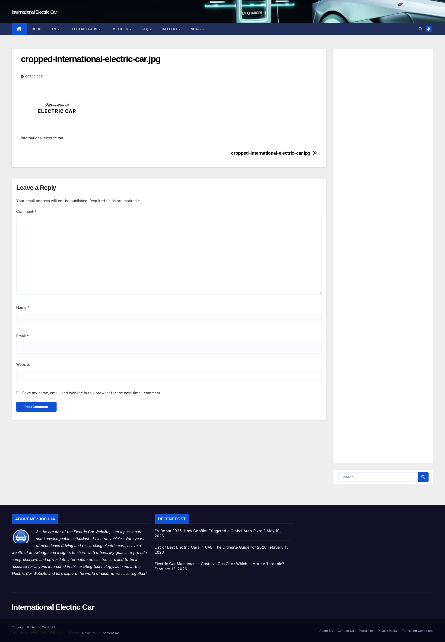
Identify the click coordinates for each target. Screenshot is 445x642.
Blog (37, 29)
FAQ (145, 29)
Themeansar (110, 633)
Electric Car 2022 (42, 627)
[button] (420, 29)
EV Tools (120, 29)
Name (22, 307)
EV (54, 29)
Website (23, 364)
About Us (326, 630)
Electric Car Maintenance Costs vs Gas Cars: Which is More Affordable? (219, 563)
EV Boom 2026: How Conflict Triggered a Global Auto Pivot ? (210, 530)
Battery (170, 29)
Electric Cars (84, 29)
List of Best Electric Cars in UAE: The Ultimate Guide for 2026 (211, 547)
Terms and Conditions (417, 630)
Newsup (88, 633)
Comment (26, 211)
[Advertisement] (383, 255)
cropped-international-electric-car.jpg (270, 153)
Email (22, 336)
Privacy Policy (387, 630)
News (196, 29)
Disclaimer (366, 630)
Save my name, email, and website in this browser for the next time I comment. (91, 393)
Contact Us (346, 630)
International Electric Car (34, 12)
